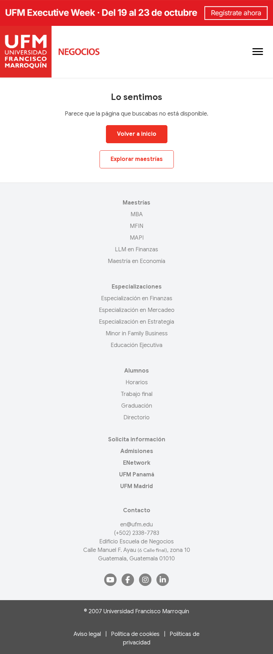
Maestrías (136, 202)
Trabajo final (136, 394)
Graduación (136, 405)
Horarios (136, 382)
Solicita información (136, 439)
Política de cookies (135, 634)
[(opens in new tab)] (136, 12)
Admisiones (136, 451)
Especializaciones (137, 286)
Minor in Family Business (137, 333)
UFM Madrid (136, 486)
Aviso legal (87, 634)
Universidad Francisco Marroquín (146, 611)
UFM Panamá (136, 474)
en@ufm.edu (136, 524)
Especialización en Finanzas (136, 298)
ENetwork (136, 462)
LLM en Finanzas (136, 249)
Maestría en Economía (136, 261)
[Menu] (258, 52)
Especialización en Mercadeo (137, 310)
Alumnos (136, 370)
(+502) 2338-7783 (136, 533)
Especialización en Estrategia (136, 321)
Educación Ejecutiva (136, 345)
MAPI (137, 237)
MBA (136, 214)
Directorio (136, 417)
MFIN (136, 226)
